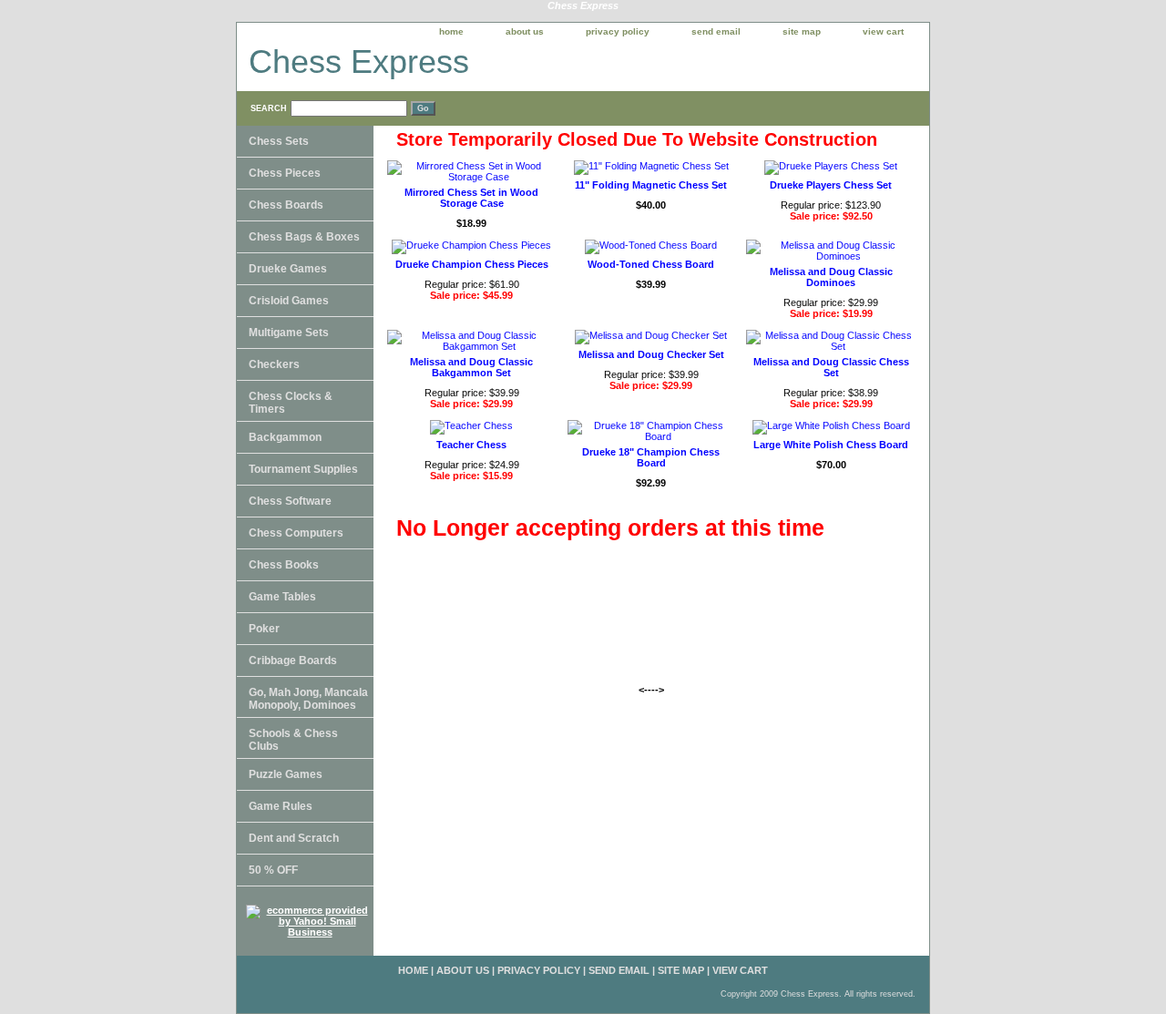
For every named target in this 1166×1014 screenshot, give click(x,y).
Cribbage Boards (293, 660)
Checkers (274, 364)
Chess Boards (286, 205)
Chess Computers (296, 533)
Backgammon (285, 437)
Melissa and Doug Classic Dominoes (831, 277)
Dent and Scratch (294, 838)
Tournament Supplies (303, 469)
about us (525, 31)
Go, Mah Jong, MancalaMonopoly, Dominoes (308, 699)
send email (716, 31)
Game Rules (280, 806)
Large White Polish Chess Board (830, 444)
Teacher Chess (471, 444)
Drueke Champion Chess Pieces (471, 264)
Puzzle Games (285, 774)
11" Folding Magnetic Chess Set (651, 184)
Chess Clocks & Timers (290, 402)
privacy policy (617, 31)
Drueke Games (288, 268)
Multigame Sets (289, 332)
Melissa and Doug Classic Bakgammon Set (471, 367)
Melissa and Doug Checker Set (651, 354)
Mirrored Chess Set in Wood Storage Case (471, 198)
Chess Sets (279, 141)
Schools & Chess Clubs (293, 740)
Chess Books (284, 564)
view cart (883, 31)
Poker (264, 628)
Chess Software (290, 501)
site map (801, 31)
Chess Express (359, 61)
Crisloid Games (289, 300)
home (451, 31)
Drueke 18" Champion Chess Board (651, 457)
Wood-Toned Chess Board (651, 264)
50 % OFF (273, 870)
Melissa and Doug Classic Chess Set (831, 367)
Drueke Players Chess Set (831, 184)
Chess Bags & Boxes (304, 236)
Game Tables (282, 596)
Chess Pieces (285, 173)
